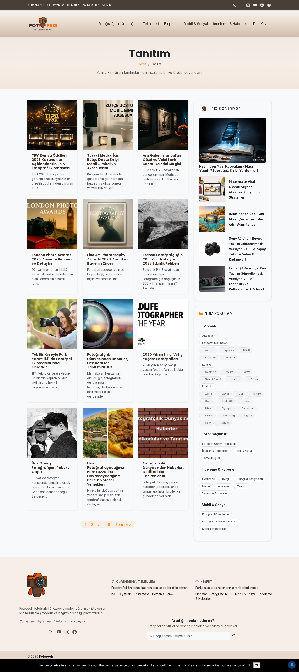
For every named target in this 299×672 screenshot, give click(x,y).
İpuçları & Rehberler (214, 450)
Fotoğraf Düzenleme (214, 514)
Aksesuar (207, 335)
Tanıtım (240, 486)
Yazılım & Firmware (213, 493)
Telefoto (233, 379)
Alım (109, 5)
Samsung (227, 415)
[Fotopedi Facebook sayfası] (269, 5)
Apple (206, 393)
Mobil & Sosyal (196, 23)
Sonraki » (123, 524)
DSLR (244, 350)
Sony (206, 422)
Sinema (228, 357)
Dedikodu (207, 479)
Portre (244, 371)
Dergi (224, 479)
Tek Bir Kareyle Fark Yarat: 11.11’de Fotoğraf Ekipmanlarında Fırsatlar (52, 361)
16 (108, 524)
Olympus (225, 408)
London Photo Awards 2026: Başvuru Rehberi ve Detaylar (52, 259)
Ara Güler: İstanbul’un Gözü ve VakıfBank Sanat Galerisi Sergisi (162, 159)
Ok (257, 665)
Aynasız (227, 350)
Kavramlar (57, 5)
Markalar (207, 386)
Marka (75, 5)
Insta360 (226, 401)
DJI (239, 393)
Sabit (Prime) (211, 379)
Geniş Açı (209, 371)
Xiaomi (223, 422)
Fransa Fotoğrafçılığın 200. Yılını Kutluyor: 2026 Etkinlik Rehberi (163, 259)
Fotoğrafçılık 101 (112, 23)
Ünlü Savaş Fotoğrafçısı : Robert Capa (50, 467)
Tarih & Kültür (242, 450)
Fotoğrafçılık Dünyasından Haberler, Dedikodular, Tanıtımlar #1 (163, 469)
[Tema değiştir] (234, 5)
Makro (228, 371)
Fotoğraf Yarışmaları (249, 479)
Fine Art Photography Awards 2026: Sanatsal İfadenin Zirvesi (107, 259)
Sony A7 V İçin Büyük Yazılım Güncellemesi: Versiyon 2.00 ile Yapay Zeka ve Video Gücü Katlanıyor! (247, 249)
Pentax (207, 415)
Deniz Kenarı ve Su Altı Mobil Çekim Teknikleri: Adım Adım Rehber (247, 219)
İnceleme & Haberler (230, 23)
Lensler (206, 364)
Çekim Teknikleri (145, 23)
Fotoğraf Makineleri (214, 343)
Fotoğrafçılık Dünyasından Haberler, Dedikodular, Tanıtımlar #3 (107, 361)
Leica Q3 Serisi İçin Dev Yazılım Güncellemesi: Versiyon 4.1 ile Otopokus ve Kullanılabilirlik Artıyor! (247, 278)
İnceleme (223, 486)
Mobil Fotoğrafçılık (213, 528)
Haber (205, 486)
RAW (170, 594)
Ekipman (171, 23)
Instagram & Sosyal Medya (218, 521)
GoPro (207, 401)
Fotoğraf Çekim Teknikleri (218, 443)
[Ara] (234, 636)
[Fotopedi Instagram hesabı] (262, 5)
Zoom (252, 379)
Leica (244, 401)
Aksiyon (208, 350)
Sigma (246, 415)
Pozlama (158, 594)
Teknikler (92, 5)
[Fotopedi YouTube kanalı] (255, 5)
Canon (223, 393)
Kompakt (208, 357)
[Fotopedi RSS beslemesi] (248, 5)
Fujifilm (254, 393)
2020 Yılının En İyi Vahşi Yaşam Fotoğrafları (163, 356)
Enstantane (142, 594)
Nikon (206, 408)
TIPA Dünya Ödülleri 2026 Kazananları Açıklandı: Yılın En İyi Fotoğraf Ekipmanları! (51, 162)
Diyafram (125, 594)
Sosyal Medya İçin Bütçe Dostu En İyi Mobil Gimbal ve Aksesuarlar (103, 162)
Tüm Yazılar (262, 23)
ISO (113, 594)
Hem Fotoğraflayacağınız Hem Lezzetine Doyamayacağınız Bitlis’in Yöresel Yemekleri (105, 474)
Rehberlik (37, 5)
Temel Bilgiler (210, 458)
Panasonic (246, 408)
